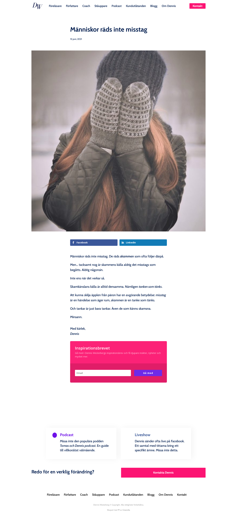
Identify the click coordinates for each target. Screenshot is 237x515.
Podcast (117, 5)
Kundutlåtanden (136, 5)
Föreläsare (55, 5)
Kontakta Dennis (163, 472)
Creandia (126, 510)
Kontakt (197, 6)
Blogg (153, 5)
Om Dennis (169, 5)
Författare (72, 5)
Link (59, 458)
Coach (86, 5)
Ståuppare (100, 5)
